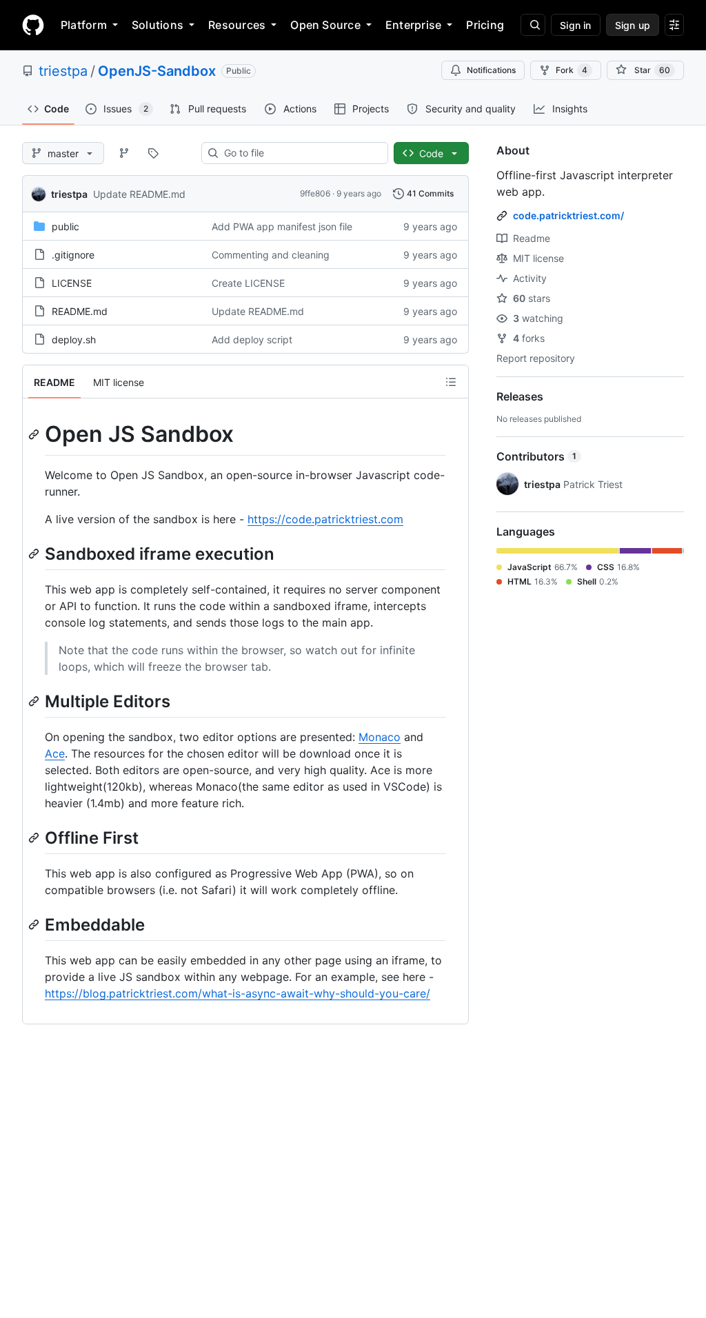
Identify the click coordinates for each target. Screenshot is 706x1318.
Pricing (485, 25)
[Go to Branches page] (124, 153)
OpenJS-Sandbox (157, 71)
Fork (571, 70)
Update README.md (139, 194)
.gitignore (73, 255)
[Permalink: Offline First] (35, 837)
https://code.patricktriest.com (325, 519)
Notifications (491, 70)
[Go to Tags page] (153, 153)
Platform (84, 25)
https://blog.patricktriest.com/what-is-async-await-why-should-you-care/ (237, 993)
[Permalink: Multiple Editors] (35, 701)
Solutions (157, 25)
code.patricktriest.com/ (568, 215)
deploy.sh (74, 339)
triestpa (63, 71)
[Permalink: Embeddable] (35, 924)
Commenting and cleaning (271, 255)
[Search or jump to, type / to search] (533, 25)
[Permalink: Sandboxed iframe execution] (35, 553)
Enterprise (413, 25)
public (65, 226)
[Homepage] (33, 25)
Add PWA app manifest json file (282, 226)
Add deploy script (252, 339)
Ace (55, 753)
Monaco (380, 737)
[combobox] (300, 153)
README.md (80, 311)
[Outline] (451, 382)
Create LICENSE (248, 283)
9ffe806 (315, 193)
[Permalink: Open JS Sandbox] (35, 434)
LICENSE (72, 283)
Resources (236, 25)
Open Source (325, 25)
